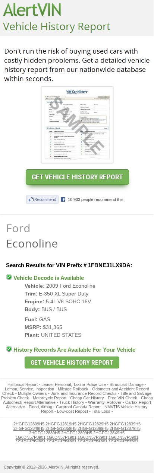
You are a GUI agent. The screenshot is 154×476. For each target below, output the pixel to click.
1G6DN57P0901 (30, 437)
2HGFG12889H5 (44, 433)
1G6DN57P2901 (92, 437)
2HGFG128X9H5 (109, 433)
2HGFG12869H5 (93, 428)
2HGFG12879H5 (125, 428)
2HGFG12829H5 (93, 424)
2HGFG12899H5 (76, 433)
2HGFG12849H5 (28, 428)
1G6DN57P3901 (123, 437)
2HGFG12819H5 (60, 424)
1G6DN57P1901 (61, 437)
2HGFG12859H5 (60, 428)
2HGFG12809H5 (28, 424)
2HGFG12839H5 (125, 424)
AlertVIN (55, 467)
